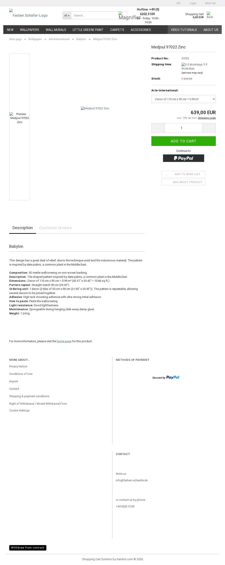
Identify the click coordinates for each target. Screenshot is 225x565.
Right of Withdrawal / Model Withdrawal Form (38, 403)
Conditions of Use (20, 373)
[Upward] (213, 558)
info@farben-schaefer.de (132, 480)
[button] (177, 3)
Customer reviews (55, 227)
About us (210, 30)
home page (64, 341)
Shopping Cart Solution (97, 559)
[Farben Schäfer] (32, 15)
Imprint (13, 381)
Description (23, 227)
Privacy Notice (18, 366)
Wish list (210, 3)
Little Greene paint (88, 30)
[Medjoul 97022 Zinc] (95, 126)
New (10, 30)
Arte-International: (164, 90)
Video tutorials (184, 30)
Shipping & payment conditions (29, 396)
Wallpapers (29, 30)
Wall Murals (56, 30)
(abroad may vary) (192, 72)
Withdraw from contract (27, 547)
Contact (14, 388)
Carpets (117, 30)
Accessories (141, 30)
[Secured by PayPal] (165, 377)
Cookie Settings (19, 410)
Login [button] (192, 3)
